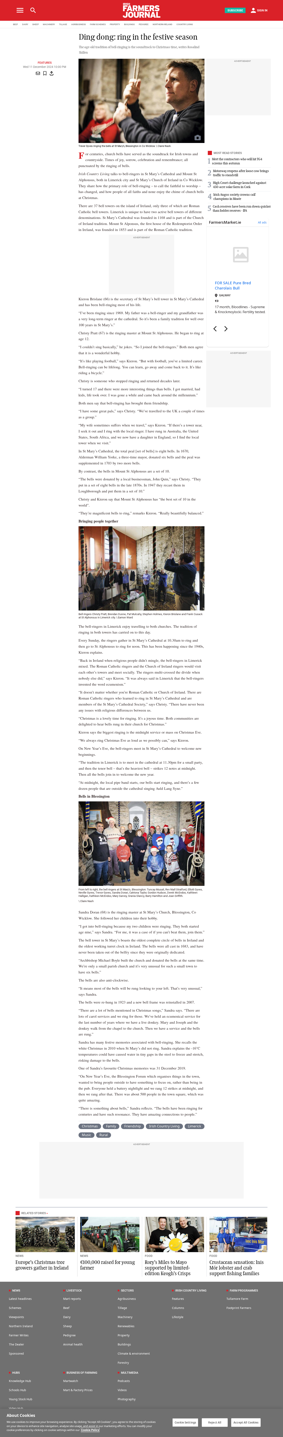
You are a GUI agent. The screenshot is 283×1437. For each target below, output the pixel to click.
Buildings (124, 1344)
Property (123, 1335)
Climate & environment (134, 1353)
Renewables (126, 1326)
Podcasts (124, 1381)
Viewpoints (16, 1317)
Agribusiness (127, 1299)
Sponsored (16, 1353)
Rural (103, 1135)
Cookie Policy (90, 1430)
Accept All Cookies (245, 1422)
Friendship (132, 1126)
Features (45, 62)
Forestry (123, 1363)
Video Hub (16, 1408)
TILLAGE (63, 24)
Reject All (214, 1422)
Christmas (90, 1126)
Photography (126, 1399)
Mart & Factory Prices (78, 1390)
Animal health (73, 1344)
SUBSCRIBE (235, 10)
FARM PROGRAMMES (244, 1290)
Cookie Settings (185, 1422)
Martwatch (70, 1381)
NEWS (19, 1256)
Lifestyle (177, 1317)
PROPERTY (115, 24)
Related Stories (33, 1213)
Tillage (122, 1308)
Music (86, 1135)
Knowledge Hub (20, 1381)
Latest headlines (20, 1299)
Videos (122, 1390)
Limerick (194, 1126)
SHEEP (35, 24)
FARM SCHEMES (98, 24)
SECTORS (127, 1290)
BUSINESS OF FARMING (82, 1372)
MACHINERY (49, 24)
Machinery (125, 1317)
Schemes (15, 1308)
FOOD (148, 1256)
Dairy (66, 1317)
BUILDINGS (129, 24)
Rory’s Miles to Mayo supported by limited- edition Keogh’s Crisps (168, 1268)
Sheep (67, 1326)
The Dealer (16, 1344)
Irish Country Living (164, 1126)
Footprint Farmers (238, 1308)
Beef (66, 1308)
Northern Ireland (21, 1326)
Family (111, 1126)
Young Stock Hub (20, 1399)
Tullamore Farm (237, 1299)
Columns (178, 1308)
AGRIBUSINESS (78, 24)
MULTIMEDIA (129, 1372)
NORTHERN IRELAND (162, 24)
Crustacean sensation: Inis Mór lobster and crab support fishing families (236, 1268)
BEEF (15, 24)
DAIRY (25, 24)
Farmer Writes (19, 1335)
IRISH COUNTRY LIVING (191, 1290)
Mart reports (72, 1299)
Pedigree (69, 1335)
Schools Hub (17, 1390)
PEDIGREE (144, 24)
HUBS (16, 1372)
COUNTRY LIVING (185, 24)
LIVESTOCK (74, 1290)
